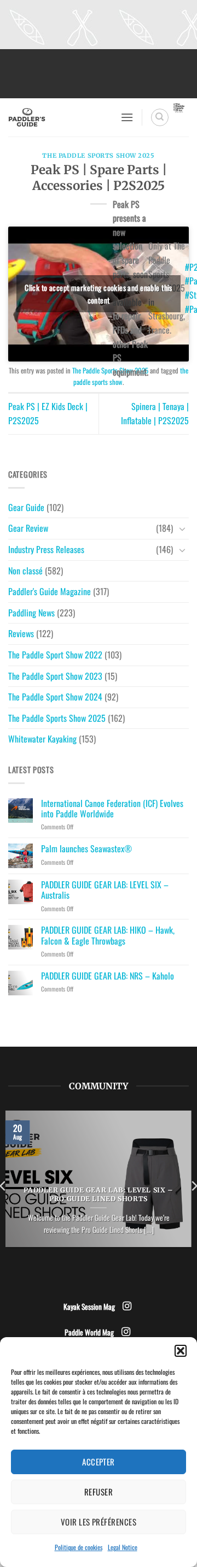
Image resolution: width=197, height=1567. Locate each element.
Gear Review (28, 528)
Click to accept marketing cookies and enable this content (98, 294)
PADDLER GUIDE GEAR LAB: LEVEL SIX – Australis (105, 890)
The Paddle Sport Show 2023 (55, 675)
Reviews (21, 633)
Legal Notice (122, 1547)
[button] (180, 1350)
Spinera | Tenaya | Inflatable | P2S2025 (155, 413)
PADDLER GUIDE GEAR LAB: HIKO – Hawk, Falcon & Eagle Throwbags (108, 935)
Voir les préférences (98, 1522)
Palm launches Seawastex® (86, 849)
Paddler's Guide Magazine (49, 591)
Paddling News (31, 612)
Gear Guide (26, 507)
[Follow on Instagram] (127, 1306)
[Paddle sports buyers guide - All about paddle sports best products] (60, 117)
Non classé (25, 570)
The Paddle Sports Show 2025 (98, 155)
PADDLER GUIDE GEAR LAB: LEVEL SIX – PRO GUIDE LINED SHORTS (98, 1194)
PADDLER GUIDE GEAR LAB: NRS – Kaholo (107, 976)
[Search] (160, 117)
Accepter (98, 1462)
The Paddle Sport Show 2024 (55, 696)
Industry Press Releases (46, 549)
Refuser (98, 1492)
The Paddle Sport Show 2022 (55, 654)
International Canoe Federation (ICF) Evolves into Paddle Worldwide (112, 808)
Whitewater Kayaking (42, 738)
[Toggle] (182, 528)
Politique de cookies (78, 1547)
